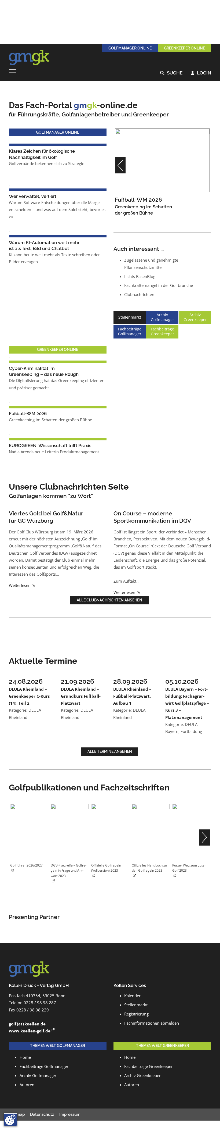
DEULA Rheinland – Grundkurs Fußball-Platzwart (81, 696)
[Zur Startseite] (29, 57)
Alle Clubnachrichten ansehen (110, 600)
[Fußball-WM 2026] (162, 160)
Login (201, 73)
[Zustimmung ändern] (10, 1119)
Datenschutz (42, 1114)
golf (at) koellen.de (27, 1024)
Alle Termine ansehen (109, 751)
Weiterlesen (20, 585)
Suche (171, 73)
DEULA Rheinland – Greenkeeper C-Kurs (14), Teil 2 (29, 696)
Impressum (69, 1114)
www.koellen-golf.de (29, 1031)
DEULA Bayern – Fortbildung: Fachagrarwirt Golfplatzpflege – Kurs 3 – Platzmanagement (187, 703)
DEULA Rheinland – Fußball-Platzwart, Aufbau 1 (132, 696)
